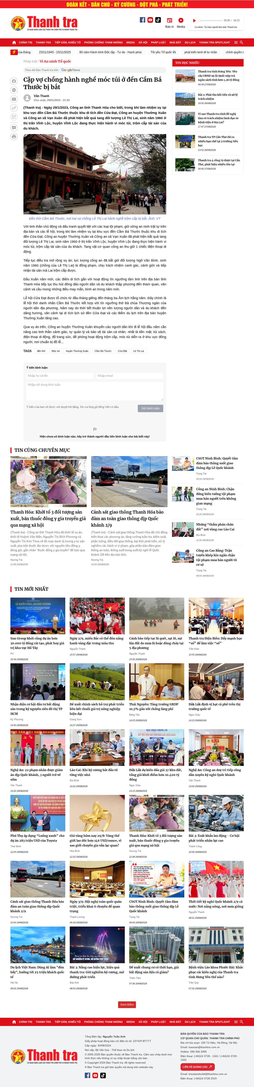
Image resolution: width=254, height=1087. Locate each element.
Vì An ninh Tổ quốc (55, 61)
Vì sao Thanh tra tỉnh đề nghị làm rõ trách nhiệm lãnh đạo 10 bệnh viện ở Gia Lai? (218, 118)
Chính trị (25, 42)
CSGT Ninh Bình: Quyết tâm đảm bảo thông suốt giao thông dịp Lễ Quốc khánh (217, 463)
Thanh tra (43, 42)
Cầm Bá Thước (103, 351)
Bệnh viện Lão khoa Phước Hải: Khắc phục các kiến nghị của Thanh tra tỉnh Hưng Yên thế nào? (216, 972)
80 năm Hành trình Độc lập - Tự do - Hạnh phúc (94, 52)
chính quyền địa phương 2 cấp (230, 52)
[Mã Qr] (14, 117)
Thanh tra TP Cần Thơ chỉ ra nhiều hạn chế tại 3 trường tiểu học (218, 141)
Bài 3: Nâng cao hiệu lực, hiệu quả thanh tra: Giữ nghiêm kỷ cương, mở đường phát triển (97, 972)
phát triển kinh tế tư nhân (184, 52)
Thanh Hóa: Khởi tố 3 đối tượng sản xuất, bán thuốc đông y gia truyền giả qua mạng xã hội (48, 519)
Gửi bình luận (151, 408)
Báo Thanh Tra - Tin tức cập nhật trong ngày (43, 23)
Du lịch (190, 42)
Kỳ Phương (16, 719)
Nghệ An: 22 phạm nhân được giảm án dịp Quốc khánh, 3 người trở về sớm (36, 774)
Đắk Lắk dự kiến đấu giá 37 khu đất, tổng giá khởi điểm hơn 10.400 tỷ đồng (155, 774)
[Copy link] (14, 108)
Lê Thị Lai (138, 351)
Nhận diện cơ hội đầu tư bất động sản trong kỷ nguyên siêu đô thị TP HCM (36, 709)
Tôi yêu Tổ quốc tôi (147, 52)
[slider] (211, 20)
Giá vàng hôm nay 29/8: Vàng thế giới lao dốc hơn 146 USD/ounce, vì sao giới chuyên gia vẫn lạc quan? (95, 840)
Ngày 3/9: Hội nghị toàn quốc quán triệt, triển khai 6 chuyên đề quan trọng (96, 906)
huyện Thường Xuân (77, 351)
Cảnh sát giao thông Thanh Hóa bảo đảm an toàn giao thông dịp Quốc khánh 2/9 (127, 519)
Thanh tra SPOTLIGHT (214, 42)
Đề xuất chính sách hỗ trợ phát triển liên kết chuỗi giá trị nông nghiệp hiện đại (97, 709)
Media (130, 42)
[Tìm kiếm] (241, 42)
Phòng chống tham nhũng (103, 42)
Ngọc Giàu (194, 714)
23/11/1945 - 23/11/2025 (39, 52)
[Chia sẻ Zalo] (14, 90)
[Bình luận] (14, 127)
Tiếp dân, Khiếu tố (68, 42)
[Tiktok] (158, 20)
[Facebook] (142, 20)
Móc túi (56, 351)
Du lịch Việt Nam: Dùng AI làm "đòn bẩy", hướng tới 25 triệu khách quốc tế (37, 972)
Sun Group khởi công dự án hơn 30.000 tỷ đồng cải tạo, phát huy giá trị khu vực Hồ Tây (37, 643)
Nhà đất (175, 42)
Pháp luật (158, 42)
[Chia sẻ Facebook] (14, 81)
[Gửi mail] (14, 99)
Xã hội (143, 42)
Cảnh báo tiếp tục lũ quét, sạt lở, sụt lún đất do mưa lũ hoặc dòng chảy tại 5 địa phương (156, 643)
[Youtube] (150, 20)
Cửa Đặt (122, 351)
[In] (14, 136)
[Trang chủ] (14, 42)
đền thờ (41, 351)
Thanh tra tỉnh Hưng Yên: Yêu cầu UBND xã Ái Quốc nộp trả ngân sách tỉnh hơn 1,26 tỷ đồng (218, 76)
